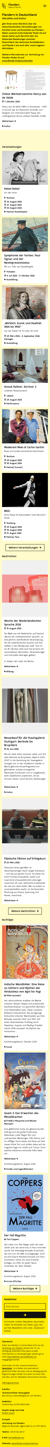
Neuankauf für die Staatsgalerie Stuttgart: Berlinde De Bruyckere (24, 741)
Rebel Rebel (11, 188)
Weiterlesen (8, 121)
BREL (7, 511)
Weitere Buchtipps (23, 1288)
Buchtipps (7, 919)
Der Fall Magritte (15, 1235)
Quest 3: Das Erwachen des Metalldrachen (21, 1114)
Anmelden (25, 1315)
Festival (10, 211)
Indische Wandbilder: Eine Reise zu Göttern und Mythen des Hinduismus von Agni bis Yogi (24, 987)
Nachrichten (9, 556)
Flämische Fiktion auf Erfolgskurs (25, 858)
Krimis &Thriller (14, 1281)
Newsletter (7, 1368)
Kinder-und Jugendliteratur (19, 1169)
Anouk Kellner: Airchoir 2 (20, 386)
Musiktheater (21, 211)
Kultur (7, 126)
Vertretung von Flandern (12, 1348)
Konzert (19, 467)
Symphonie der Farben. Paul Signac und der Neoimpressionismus (22, 259)
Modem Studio (8, 1413)
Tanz (17, 537)
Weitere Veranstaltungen (23, 547)
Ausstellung (12, 279)
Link (36, 1324)
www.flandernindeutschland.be (17, 60)
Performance (12, 403)
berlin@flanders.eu (16, 1437)
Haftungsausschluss (10, 1383)
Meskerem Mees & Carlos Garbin (24, 447)
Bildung (10, 671)
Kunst (9, 1047)
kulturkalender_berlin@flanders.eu (22, 1357)
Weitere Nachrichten (23, 911)
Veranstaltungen (12, 146)
